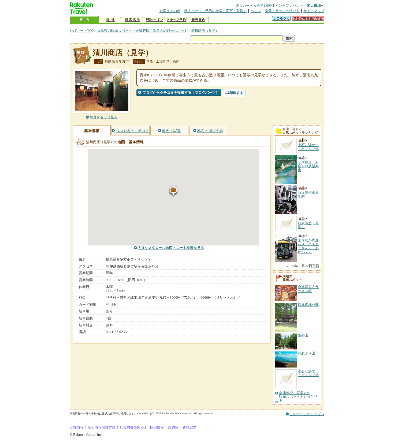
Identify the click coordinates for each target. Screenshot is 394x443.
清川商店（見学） (205, 31)
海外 (110, 20)
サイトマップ (313, 11)
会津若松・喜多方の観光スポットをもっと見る (298, 397)
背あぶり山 (306, 353)
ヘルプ (256, 11)
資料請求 (189, 427)
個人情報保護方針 (102, 427)
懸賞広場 (132, 20)
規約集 (173, 427)
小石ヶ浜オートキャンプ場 (308, 373)
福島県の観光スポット (114, 31)
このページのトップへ (306, 414)
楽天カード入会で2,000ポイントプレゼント (269, 5)
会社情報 (77, 427)
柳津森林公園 (308, 305)
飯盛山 (303, 335)
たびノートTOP (82, 31)
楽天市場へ (315, 5)
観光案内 (198, 20)
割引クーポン (154, 20)
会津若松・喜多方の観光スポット (161, 31)
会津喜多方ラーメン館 (308, 289)
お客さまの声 (169, 11)
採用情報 (157, 427)
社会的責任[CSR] (133, 427)
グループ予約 (176, 20)
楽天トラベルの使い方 (282, 11)
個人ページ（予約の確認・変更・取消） (215, 11)
